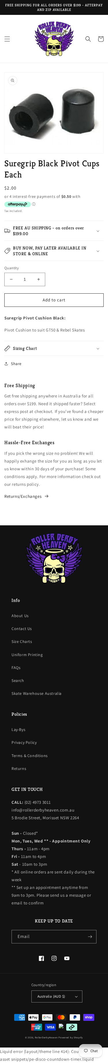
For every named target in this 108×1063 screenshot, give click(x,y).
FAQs (16, 667)
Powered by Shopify (70, 1037)
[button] (7, 39)
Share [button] (16, 363)
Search (18, 680)
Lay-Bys (18, 729)
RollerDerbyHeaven (46, 1037)
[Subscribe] (90, 936)
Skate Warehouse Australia (37, 693)
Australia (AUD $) (51, 996)
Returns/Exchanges (22, 496)
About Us (20, 615)
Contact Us (22, 628)
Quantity (11, 268)
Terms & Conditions (30, 755)
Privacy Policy (24, 742)
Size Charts (22, 641)
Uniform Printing (27, 654)
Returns (19, 768)
